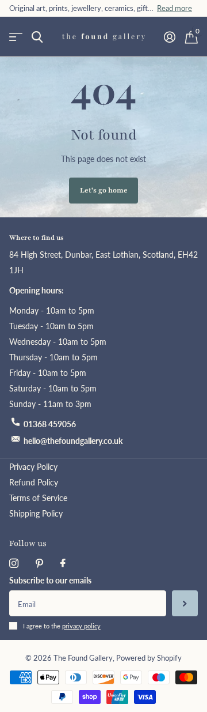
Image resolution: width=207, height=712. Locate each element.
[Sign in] (169, 37)
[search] (37, 37)
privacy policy (81, 626)
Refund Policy (33, 482)
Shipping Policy (36, 513)
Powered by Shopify (149, 658)
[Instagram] (13, 563)
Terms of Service (38, 498)
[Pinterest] (39, 563)
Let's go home (104, 190)
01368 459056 (50, 424)
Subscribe (185, 603)
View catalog (15, 37)
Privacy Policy (33, 467)
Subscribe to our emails (50, 580)
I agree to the (62, 626)
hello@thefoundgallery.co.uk (73, 441)
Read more (174, 8)
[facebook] (63, 563)
